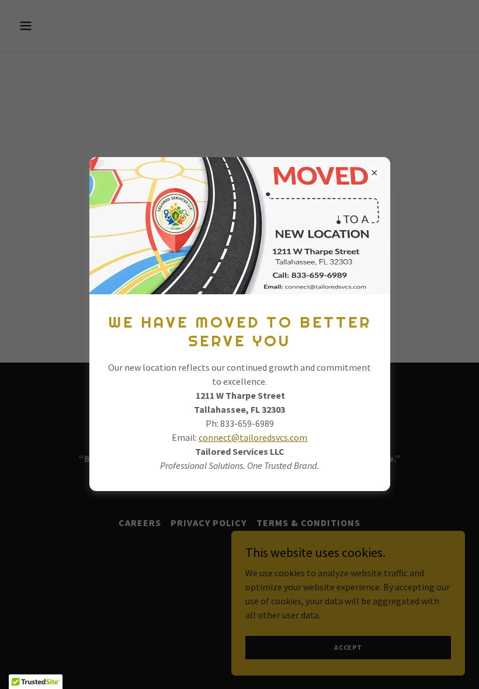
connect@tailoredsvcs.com (253, 437)
